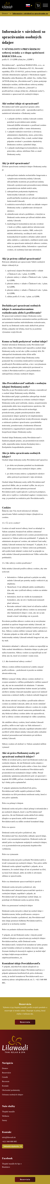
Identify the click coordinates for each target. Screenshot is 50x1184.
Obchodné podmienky (11, 1090)
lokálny (28, 948)
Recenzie (5, 1081)
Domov (5, 13)
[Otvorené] (45, 5)
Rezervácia (25, 1179)
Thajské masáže (8, 1112)
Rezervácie (6, 1073)
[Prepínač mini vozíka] (38, 5)
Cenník (5, 1077)
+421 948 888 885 (9, 1142)
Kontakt (5, 1086)
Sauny (4, 1120)
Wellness (5, 1116)
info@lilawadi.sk (22, 980)
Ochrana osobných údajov (12, 1095)
